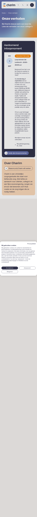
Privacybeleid (31, 243)
